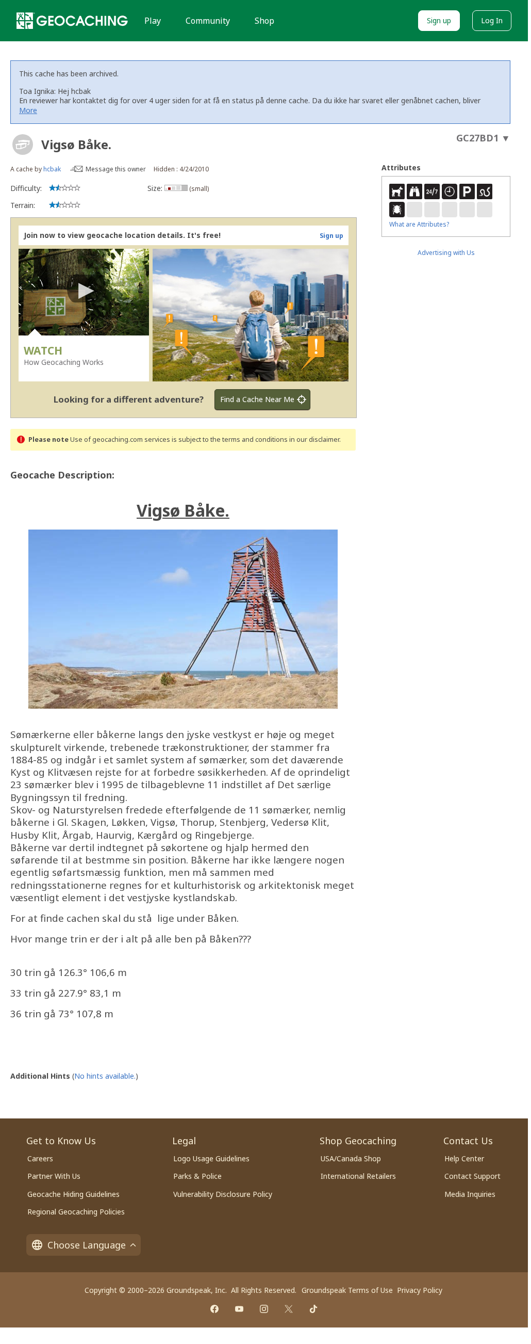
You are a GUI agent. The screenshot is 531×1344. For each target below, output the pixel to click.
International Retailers (358, 1176)
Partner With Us (53, 1176)
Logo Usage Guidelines (211, 1158)
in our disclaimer (314, 439)
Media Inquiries (469, 1194)
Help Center (464, 1158)
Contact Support (472, 1176)
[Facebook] (214, 1309)
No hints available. (105, 1076)
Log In (492, 20)
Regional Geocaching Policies (76, 1212)
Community (208, 20)
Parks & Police (197, 1176)
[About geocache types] (22, 144)
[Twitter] (289, 1309)
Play (152, 20)
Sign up (439, 20)
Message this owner (116, 169)
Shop (264, 20)
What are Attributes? (419, 224)
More (28, 110)
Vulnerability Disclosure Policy (222, 1194)
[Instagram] (264, 1309)
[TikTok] (313, 1309)
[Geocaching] (72, 20)
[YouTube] (239, 1309)
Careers (40, 1158)
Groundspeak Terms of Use (347, 1290)
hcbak (52, 169)
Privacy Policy (419, 1290)
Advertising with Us (446, 252)
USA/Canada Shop (351, 1158)
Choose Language (86, 1245)
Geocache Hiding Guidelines (73, 1194)
